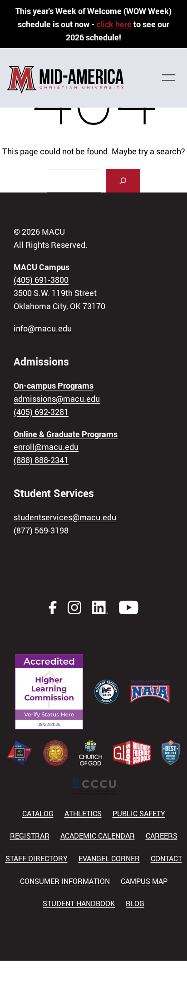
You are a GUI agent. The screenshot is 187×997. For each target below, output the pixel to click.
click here (114, 24)
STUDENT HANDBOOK (79, 903)
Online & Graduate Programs (66, 434)
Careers (161, 836)
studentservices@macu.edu (65, 517)
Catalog (38, 814)
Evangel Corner (109, 859)
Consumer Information (65, 881)
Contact (166, 859)
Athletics (83, 814)
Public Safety (139, 814)
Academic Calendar (97, 836)
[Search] (123, 180)
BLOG (135, 903)
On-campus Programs (54, 385)
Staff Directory (36, 859)
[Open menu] (173, 77)
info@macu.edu (43, 328)
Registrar (29, 836)
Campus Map (144, 881)
